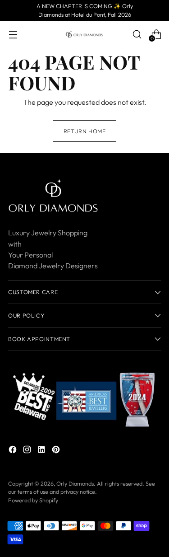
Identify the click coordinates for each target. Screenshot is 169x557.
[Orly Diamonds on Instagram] (28, 451)
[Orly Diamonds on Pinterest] (56, 451)
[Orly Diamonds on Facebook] (13, 451)
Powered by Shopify (33, 500)
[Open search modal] (137, 34)
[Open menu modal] (13, 34)
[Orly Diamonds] (84, 34)
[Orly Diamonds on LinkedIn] (42, 451)
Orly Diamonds (75, 483)
